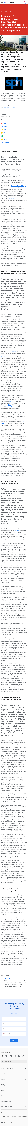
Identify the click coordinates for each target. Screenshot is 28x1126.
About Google (13, 1116)
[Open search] (25, 2)
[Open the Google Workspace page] (9, 2)
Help (2, 1118)
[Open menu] (2, 2)
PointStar (7, 978)
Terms (7, 1116)
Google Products (22, 1116)
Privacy (3, 1116)
